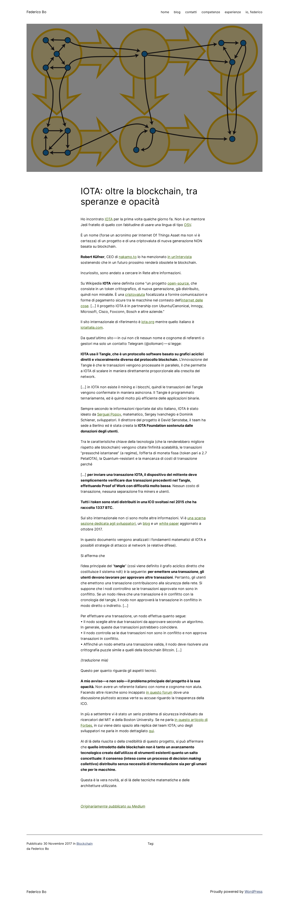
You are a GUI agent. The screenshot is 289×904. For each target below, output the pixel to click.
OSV (187, 225)
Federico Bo (36, 12)
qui (151, 731)
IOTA (109, 219)
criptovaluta (135, 294)
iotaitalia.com (92, 327)
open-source (178, 283)
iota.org (147, 322)
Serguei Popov (109, 414)
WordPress (253, 891)
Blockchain (84, 843)
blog (146, 523)
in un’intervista (180, 257)
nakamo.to (128, 257)
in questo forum (159, 692)
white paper (169, 523)
